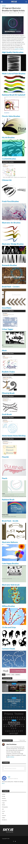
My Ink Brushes (8, 137)
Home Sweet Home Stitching (13, 436)
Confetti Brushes (9, 159)
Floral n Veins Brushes (11, 116)
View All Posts (22, 740)
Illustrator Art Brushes (11, 223)
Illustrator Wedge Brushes (13, 244)
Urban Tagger (7, 329)
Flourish (5, 457)
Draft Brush (7, 414)
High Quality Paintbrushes (12, 52)
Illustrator (18, 674)
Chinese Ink (7, 180)
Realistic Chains (8, 372)
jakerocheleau (10, 757)
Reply (3, 783)
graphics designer (19, 49)
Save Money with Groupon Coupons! (14, 686)
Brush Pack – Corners (11, 286)
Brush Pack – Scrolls (10, 521)
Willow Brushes (8, 606)
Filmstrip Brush (8, 393)
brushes (8, 674)
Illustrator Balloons (10, 542)
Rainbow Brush (8, 499)
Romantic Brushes (9, 265)
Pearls (4, 478)
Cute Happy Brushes (10, 563)
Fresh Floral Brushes (10, 201)
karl (9, 777)
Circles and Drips (9, 627)
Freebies (4, 6)
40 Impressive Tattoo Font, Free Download (14, 722)
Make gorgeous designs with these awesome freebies (14, 701)
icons (13, 674)
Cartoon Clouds (8, 649)
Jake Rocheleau (13, 12)
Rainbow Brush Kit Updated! (13, 95)
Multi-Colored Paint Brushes (13, 73)
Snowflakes (6, 308)
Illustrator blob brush (11, 585)
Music (4, 350)
